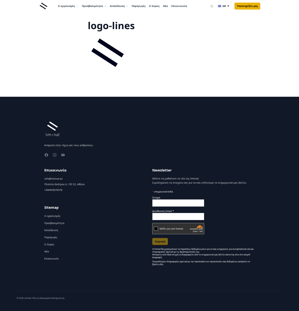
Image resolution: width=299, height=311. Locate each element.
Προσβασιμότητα (54, 223)
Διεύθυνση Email (163, 211)
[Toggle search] (211, 6)
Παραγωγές (139, 6)
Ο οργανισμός (52, 216)
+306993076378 (53, 190)
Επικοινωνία (179, 6)
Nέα (165, 6)
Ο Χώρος (154, 6)
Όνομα (156, 197)
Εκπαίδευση (51, 230)
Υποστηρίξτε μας (247, 6)
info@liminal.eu (53, 178)
